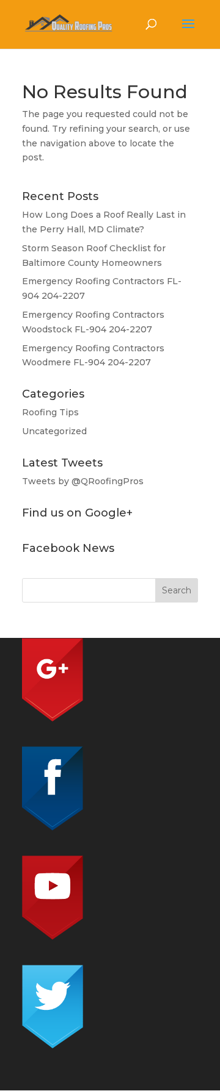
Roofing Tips (50, 412)
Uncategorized (54, 431)
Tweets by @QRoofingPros (83, 481)
